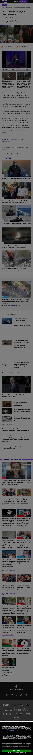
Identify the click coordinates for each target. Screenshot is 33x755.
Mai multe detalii (12, 730)
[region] (16, 738)
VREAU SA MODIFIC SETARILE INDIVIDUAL (16, 752)
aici (11, 735)
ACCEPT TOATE (16, 750)
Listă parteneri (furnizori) (5, 747)
